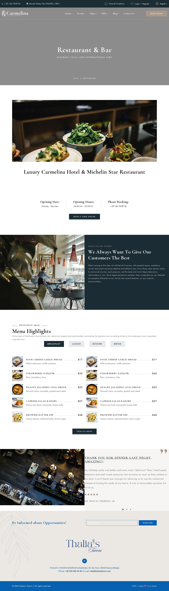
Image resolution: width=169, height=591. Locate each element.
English (163, 4)
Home (76, 78)
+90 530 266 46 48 (73, 571)
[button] (38, 302)
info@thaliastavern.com (100, 571)
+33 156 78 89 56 (12, 4)
